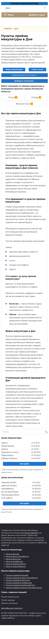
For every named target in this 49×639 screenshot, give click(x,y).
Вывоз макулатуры (14, 69)
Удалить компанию (9, 603)
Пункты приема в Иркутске (18, 580)
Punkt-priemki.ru (31, 533)
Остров (34, 97)
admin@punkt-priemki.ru (11, 608)
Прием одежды (8, 600)
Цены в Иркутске (13, 559)
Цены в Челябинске (14, 561)
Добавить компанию (24, 81)
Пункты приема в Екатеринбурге (20, 585)
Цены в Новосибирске (16, 566)
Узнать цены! (37, 69)
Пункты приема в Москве (17, 575)
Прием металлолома (10, 597)
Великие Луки (23, 104)
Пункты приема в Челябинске (19, 583)
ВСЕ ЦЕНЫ (24, 464)
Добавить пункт (37, 15)
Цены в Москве (12, 554)
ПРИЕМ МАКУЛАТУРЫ (24, 3)
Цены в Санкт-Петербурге (17, 556)
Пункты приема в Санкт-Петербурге (22, 578)
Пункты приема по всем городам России (24, 588)
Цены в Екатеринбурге (16, 564)
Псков (11, 97)
